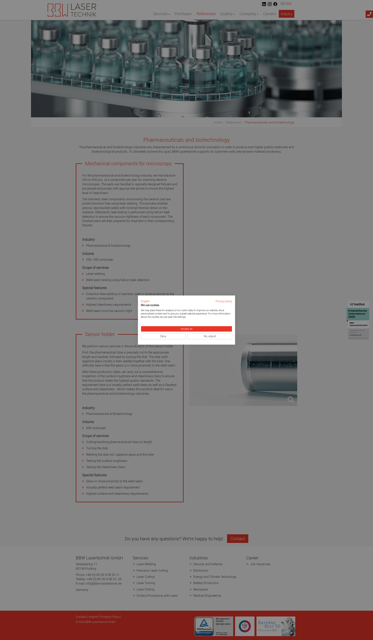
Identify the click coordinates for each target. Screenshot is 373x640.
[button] (145, 301)
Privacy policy (224, 301)
